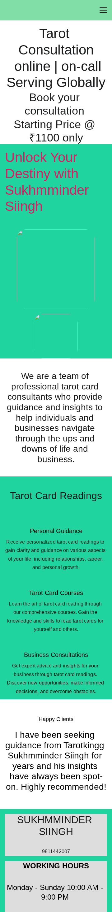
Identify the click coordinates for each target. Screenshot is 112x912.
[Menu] (103, 10)
